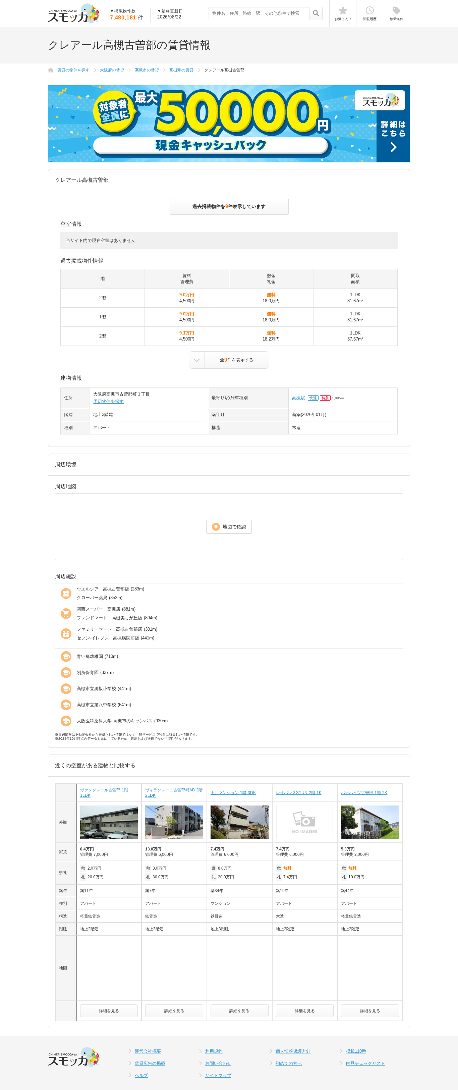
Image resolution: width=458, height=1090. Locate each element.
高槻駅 (298, 397)
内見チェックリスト (365, 1063)
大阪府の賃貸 (112, 70)
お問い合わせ (218, 1063)
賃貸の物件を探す (73, 70)
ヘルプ (141, 1075)
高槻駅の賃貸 (181, 70)
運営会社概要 (148, 1051)
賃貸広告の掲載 (150, 1063)
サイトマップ (218, 1075)
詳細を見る (109, 1010)
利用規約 (214, 1051)
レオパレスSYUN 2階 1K (299, 792)
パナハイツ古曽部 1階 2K (364, 792)
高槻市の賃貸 (147, 70)
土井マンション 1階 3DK (233, 792)
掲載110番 (356, 1051)
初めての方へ (289, 1063)
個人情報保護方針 (293, 1051)
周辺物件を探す (108, 401)
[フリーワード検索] (315, 13)
